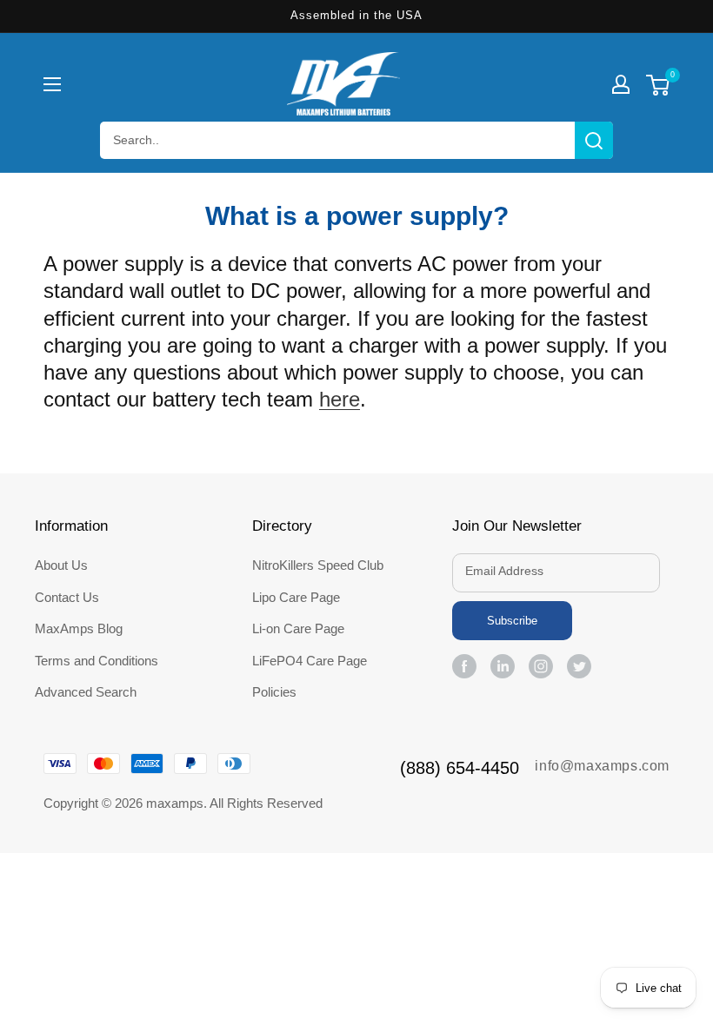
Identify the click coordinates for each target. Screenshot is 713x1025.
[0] (658, 87)
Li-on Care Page (298, 628)
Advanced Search (86, 691)
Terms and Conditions (96, 660)
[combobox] (356, 140)
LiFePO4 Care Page (309, 660)
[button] (52, 84)
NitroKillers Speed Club (317, 565)
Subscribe (512, 620)
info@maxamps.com (602, 765)
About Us (61, 565)
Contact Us (67, 597)
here (339, 399)
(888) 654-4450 (459, 767)
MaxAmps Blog (79, 628)
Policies (274, 691)
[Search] (594, 140)
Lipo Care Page (296, 597)
